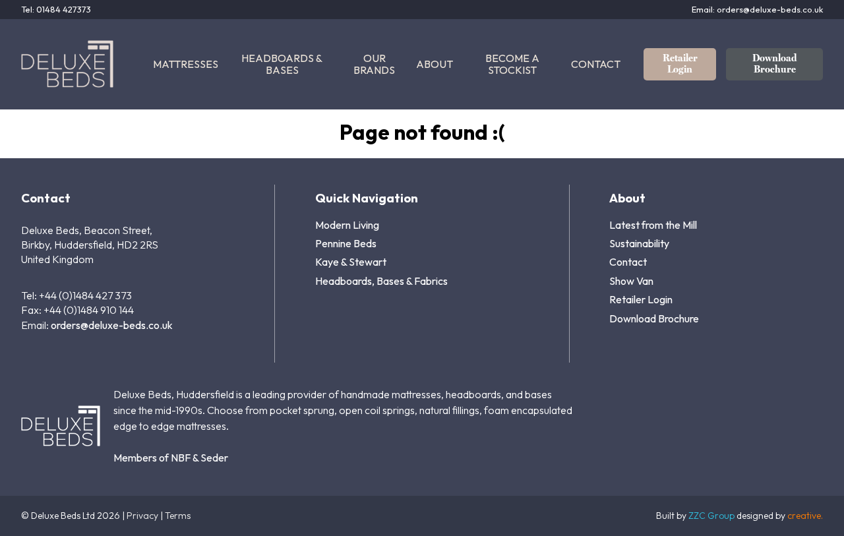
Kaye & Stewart (350, 262)
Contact (595, 64)
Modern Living (347, 225)
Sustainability (639, 243)
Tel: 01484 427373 (56, 10)
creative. (805, 515)
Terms (178, 515)
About (434, 64)
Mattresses (185, 64)
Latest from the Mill (653, 225)
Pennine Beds (346, 243)
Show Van (631, 281)
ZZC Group (711, 515)
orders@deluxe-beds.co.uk (112, 325)
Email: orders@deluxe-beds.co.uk (757, 10)
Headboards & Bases (281, 64)
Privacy (142, 515)
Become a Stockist (512, 64)
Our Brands (374, 64)
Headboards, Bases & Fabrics (381, 281)
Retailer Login (680, 63)
